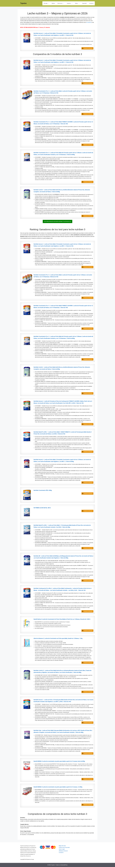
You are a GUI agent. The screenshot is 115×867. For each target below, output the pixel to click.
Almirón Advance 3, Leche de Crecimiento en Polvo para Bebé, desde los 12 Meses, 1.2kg (58, 638)
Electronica (60, 3)
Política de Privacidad (64, 847)
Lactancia (91, 3)
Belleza (53, 3)
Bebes (76, 3)
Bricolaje (45, 3)
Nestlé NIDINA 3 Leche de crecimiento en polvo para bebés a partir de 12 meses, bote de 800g (59, 761)
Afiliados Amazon (63, 850)
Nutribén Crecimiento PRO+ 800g (43, 490)
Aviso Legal (62, 849)
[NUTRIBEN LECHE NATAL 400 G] (27, 512)
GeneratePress (64, 865)
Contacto (61, 852)
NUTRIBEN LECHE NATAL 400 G (42, 507)
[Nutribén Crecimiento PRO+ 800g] (27, 494)
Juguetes (69, 3)
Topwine (23, 3)
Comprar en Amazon (88, 48)
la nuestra (88, 22)
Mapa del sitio (62, 845)
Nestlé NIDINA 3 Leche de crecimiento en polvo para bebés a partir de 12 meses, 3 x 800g (58, 787)
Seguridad (84, 3)
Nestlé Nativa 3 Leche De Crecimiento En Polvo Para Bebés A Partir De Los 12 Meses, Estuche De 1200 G (62, 619)
